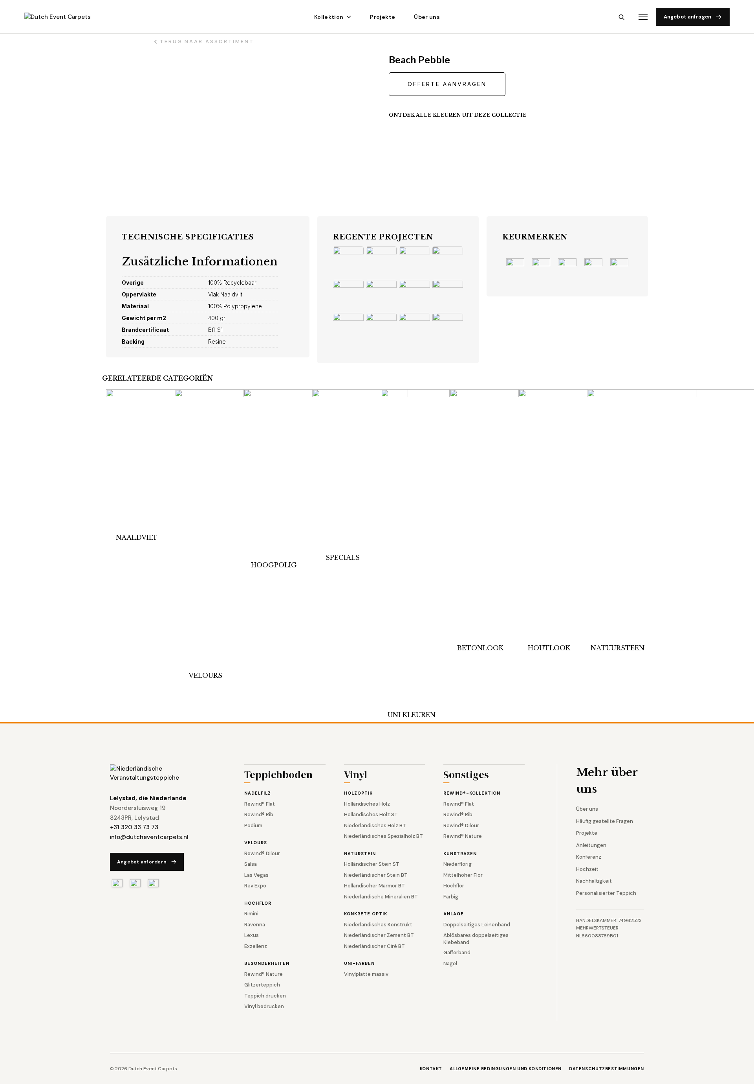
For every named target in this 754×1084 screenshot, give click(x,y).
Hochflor (257, 903)
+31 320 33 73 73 (134, 827)
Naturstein (360, 853)
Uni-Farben (359, 963)
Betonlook (480, 648)
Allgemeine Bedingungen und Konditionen (506, 1068)
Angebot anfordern (142, 862)
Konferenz (588, 857)
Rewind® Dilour (262, 853)
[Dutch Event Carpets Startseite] (161, 773)
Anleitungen (591, 845)
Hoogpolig (274, 565)
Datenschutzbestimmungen (606, 1068)
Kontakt (431, 1068)
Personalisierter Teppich (606, 893)
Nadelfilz (257, 793)
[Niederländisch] (117, 883)
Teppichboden (278, 775)
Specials (343, 557)
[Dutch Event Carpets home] (64, 17)
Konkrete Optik (365, 914)
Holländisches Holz (367, 804)
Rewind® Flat (259, 804)
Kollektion (329, 16)
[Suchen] (621, 17)
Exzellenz (255, 946)
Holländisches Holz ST (371, 814)
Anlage (453, 914)
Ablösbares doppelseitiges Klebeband (476, 939)
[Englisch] (135, 883)
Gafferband (456, 952)
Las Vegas (256, 875)
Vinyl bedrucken (264, 1006)
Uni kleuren (412, 715)
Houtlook (549, 648)
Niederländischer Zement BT (379, 935)
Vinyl (355, 775)
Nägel (450, 963)
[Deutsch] (153, 883)
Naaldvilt (136, 537)
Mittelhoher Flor (463, 875)
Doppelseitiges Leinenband (476, 924)
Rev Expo (255, 885)
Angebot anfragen (687, 16)
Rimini (251, 913)
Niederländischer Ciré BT (374, 946)
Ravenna (254, 924)
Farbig (450, 896)
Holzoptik (358, 793)
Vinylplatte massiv (366, 974)
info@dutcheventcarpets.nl (149, 837)
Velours (205, 675)
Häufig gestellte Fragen (604, 821)
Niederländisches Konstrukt (378, 924)
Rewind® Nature (263, 974)
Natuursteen (617, 648)
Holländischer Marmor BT (374, 885)
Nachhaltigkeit (594, 881)
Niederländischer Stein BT (376, 875)
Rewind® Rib (258, 814)
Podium (253, 825)
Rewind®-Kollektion (471, 793)
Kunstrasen (460, 853)
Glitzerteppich (262, 984)
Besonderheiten (266, 963)
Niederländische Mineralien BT (381, 896)
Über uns (427, 16)
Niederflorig (457, 864)
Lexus (251, 935)
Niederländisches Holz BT (375, 825)
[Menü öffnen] (643, 17)
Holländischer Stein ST (371, 864)
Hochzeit (587, 869)
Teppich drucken (265, 995)
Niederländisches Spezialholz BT (383, 836)
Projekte (382, 16)
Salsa (250, 864)
